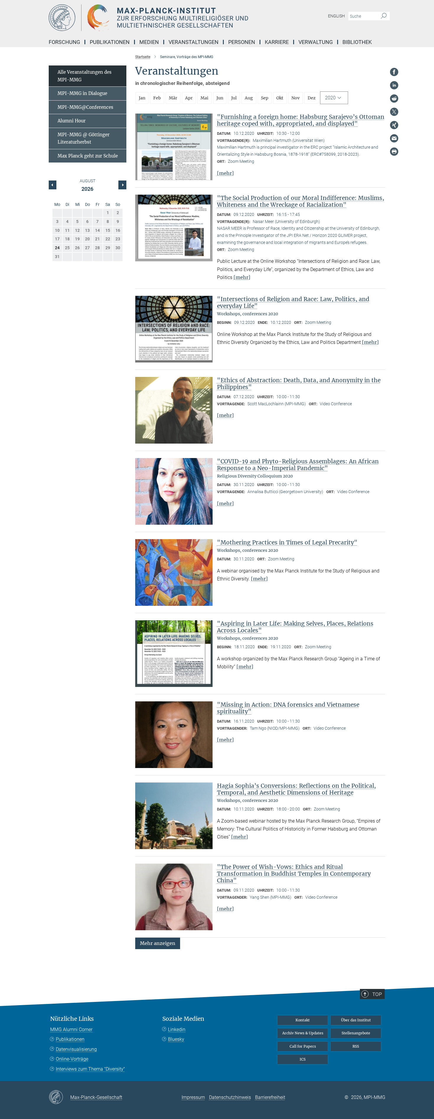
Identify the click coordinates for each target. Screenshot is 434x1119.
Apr (188, 98)
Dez (312, 98)
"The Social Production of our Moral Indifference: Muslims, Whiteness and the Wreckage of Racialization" (300, 201)
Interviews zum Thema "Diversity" (90, 1069)
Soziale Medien (183, 1018)
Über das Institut (356, 1020)
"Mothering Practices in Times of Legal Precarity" (287, 542)
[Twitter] (394, 111)
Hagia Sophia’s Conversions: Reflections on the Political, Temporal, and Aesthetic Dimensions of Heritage (296, 789)
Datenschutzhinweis (230, 1097)
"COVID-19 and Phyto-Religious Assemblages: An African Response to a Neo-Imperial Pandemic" (298, 465)
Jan (142, 98)
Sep (264, 98)
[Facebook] (394, 72)
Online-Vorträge (72, 1059)
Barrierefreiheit (270, 1097)
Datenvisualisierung (76, 1049)
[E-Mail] (394, 138)
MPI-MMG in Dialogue (82, 93)
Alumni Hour (72, 121)
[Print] (394, 151)
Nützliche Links (72, 1018)
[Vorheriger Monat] (122, 185)
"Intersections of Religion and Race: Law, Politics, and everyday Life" (293, 302)
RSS (356, 1046)
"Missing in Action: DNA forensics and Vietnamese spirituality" (288, 708)
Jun (219, 98)
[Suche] (384, 16)
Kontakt (303, 1020)
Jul (234, 98)
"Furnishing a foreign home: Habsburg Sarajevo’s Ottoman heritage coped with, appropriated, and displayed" (300, 120)
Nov (295, 98)
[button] (157, 943)
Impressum (193, 1097)
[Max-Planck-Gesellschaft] (59, 1097)
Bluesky (176, 1039)
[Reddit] (394, 98)
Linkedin (176, 1029)
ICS (303, 1059)
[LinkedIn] (394, 85)
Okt (279, 98)
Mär (173, 98)
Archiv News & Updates (302, 1033)
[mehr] (225, 173)
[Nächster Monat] (52, 185)
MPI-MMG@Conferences (85, 107)
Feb (157, 98)
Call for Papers (303, 1046)
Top (377, 994)
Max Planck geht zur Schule (88, 156)
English (336, 16)
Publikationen (70, 1039)
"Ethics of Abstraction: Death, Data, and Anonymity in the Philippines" (299, 383)
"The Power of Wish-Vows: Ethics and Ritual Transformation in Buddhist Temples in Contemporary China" (294, 873)
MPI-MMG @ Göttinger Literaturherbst (84, 138)
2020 (330, 98)
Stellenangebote (356, 1033)
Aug (249, 98)
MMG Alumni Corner (71, 1029)
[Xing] (394, 125)
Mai (204, 98)
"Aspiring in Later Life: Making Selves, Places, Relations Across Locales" (295, 627)
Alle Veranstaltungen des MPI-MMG (85, 76)
